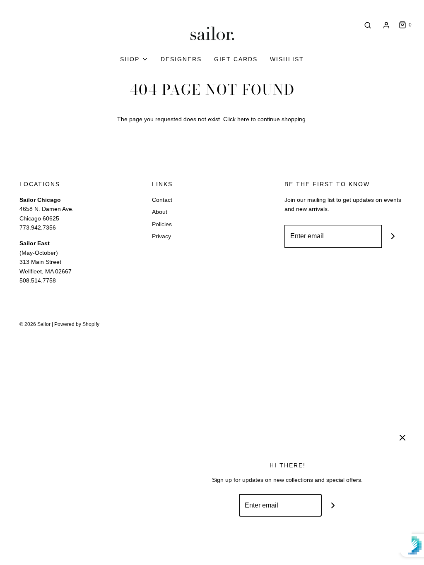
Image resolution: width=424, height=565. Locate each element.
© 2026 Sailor (35, 324)
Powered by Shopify (76, 324)
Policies (162, 224)
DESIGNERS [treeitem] (181, 59)
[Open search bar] (367, 25)
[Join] (393, 236)
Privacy (161, 236)
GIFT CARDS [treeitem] (236, 59)
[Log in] (386, 25)
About (159, 211)
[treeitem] (134, 59)
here (243, 119)
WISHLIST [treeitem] (287, 59)
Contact (162, 199)
